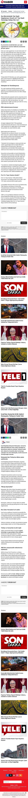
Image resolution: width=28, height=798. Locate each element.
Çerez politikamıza (22, 795)
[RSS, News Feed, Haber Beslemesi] (20, 775)
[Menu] (25, 2)
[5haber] (7, 2)
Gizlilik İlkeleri (21, 770)
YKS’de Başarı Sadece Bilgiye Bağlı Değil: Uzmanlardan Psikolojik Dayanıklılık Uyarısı (15, 6)
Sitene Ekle (14, 771)
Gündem (10, 11)
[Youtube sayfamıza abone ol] (14, 775)
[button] (21, 41)
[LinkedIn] (6, 41)
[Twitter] (4, 41)
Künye (10, 770)
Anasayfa (5, 11)
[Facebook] (2, 41)
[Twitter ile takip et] (10, 775)
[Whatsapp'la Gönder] (8, 41)
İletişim (15, 770)
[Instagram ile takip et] (17, 775)
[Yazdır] (10, 41)
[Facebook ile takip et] (7, 775)
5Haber (8, 442)
